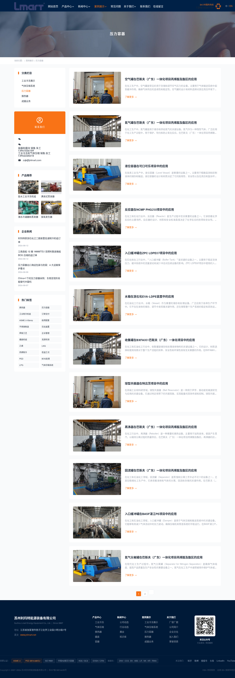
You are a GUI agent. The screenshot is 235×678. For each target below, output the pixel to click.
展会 (122, 631)
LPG (21, 365)
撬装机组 (23, 339)
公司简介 (173, 627)
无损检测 (45, 339)
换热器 (25, 96)
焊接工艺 (23, 333)
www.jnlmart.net (28, 634)
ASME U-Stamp (26, 320)
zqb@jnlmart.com (32, 160)
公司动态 (124, 622)
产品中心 (67, 6)
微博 (196, 660)
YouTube (231, 660)
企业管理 (45, 333)
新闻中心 (83, 6)
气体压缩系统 (28, 85)
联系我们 (145, 6)
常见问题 (116, 6)
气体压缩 (99, 627)
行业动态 (124, 627)
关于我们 (129, 6)
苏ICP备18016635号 (58, 670)
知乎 (190, 660)
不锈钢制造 (24, 327)
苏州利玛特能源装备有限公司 (33, 670)
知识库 (123, 636)
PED (21, 359)
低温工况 (45, 352)
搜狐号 (204, 660)
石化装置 (45, 327)
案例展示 (99, 6)
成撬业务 (26, 101)
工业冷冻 (99, 622)
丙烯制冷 (23, 352)
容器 (97, 641)
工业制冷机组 (25, 314)
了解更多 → (131, 96)
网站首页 (53, 6)
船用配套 (45, 320)
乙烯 (21, 346)
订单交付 (45, 314)
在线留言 (158, 6)
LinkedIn (220, 660)
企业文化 (173, 631)
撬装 (97, 636)
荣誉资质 (173, 641)
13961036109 (205, 6)
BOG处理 (46, 359)
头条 (212, 660)
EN (230, 6)
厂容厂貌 (173, 622)
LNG (44, 346)
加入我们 (173, 636)
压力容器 (39, 60)
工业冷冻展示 (28, 80)
